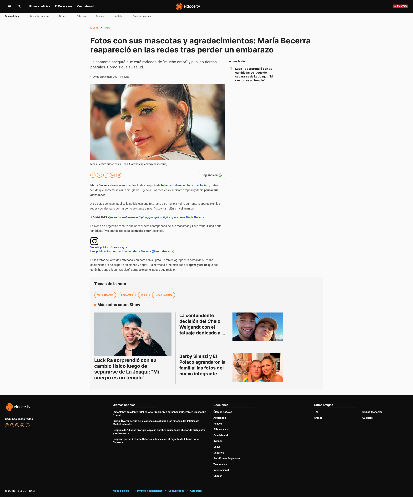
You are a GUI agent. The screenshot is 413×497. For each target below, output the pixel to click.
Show (107, 27)
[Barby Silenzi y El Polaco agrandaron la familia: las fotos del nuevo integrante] (257, 367)
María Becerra (105, 295)
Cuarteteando (86, 6)
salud (144, 295)
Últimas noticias (39, 6)
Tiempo (62, 16)
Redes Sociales (163, 295)
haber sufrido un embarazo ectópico (184, 185)
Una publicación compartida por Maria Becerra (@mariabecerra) (132, 251)
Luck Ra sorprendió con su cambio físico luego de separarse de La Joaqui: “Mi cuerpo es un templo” (254, 74)
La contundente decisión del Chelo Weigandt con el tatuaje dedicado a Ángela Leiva (200, 327)
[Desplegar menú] (7, 6)
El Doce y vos (63, 6)
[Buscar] (19, 6)
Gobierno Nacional (142, 16)
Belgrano (81, 16)
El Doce (94, 27)
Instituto (118, 16)
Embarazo (127, 295)
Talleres (100, 16)
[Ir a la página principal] (188, 6)
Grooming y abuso (39, 16)
